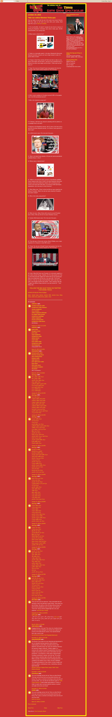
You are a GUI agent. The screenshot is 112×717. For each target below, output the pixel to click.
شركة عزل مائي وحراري (37, 470)
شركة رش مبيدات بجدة (37, 595)
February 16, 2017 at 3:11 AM (39, 325)
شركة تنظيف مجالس (36, 563)
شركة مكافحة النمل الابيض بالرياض (40, 454)
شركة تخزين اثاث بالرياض (37, 583)
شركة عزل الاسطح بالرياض (38, 532)
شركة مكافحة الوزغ (36, 441)
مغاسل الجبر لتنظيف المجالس (38, 400)
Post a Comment (32, 704)
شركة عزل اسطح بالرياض (38, 424)
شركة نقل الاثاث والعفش (37, 544)
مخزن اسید (35, 614)
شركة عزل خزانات (36, 480)
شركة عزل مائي (35, 468)
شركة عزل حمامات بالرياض (38, 521)
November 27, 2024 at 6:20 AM (39, 688)
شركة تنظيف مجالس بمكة (38, 376)
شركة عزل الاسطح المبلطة (38, 536)
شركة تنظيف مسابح (36, 581)
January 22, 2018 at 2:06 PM (38, 523)
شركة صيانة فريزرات (36, 412)
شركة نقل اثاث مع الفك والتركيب (39, 483)
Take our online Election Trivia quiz (42, 18)
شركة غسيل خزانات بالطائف (38, 427)
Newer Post (31, 708)
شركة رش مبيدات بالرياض (38, 458)
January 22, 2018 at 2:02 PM (38, 445)
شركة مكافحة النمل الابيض (38, 456)
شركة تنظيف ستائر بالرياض (38, 380)
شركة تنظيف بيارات (36, 493)
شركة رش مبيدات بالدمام (37, 586)
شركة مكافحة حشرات (37, 418)
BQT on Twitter (70, 64)
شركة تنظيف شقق (36, 492)
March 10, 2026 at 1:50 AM (38, 701)
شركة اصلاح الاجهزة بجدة (37, 387)
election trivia (55, 295)
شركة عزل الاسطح (36, 530)
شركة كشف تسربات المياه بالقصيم (40, 410)
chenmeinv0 (35, 351)
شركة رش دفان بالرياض (37, 571)
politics (46, 296)
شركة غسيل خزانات (36, 507)
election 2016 (47, 295)
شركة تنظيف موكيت (36, 558)
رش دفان (34, 570)
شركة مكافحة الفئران (36, 443)
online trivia (34, 296)
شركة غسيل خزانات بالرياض (38, 499)
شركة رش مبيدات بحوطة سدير (39, 429)
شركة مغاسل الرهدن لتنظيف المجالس (40, 425)
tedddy (34, 690)
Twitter (38, 23)
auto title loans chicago (42, 610)
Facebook (44, 23)
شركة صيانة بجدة (36, 396)
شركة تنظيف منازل (36, 488)
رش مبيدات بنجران (36, 593)
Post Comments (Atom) (40, 711)
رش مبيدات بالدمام (36, 590)
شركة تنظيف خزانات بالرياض (38, 514)
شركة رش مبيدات (36, 459)
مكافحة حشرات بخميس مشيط (39, 543)
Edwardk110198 (36, 639)
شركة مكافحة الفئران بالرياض (38, 439)
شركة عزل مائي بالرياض (37, 466)
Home (45, 708)
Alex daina (34, 599)
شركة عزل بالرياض (36, 432)
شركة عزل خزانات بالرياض (38, 472)
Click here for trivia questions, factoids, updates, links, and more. (74, 56)
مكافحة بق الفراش (36, 449)
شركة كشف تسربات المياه (38, 434)
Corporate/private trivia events (73, 66)
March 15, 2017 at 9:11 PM (38, 349)
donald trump (35, 295)
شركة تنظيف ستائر (36, 382)
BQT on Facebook (70, 63)
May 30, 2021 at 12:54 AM (38, 624)
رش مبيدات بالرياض (36, 461)
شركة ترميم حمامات (36, 529)
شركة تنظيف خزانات (36, 505)
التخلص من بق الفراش (37, 451)
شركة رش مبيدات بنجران (37, 592)
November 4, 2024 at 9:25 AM (39, 671)
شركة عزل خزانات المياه (37, 478)
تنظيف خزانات (35, 508)
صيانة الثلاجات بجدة (36, 388)
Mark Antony (35, 626)
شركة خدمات (35, 422)
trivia (50, 296)
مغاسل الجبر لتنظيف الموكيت (38, 398)
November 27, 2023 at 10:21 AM (39, 637)
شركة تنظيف (35, 490)
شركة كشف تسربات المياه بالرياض (40, 436)
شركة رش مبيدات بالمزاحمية (38, 409)
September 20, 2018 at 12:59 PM (39, 613)
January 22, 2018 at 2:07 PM (38, 574)
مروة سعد (34, 374)
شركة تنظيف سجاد (36, 561)
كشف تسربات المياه (36, 437)
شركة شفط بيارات (36, 497)
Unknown (34, 303)
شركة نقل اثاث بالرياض (37, 481)
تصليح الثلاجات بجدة (36, 390)
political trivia (41, 296)
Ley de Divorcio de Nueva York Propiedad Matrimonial (44, 635)
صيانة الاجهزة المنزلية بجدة (38, 385)
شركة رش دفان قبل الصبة (38, 578)
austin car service (36, 699)
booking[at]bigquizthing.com (73, 47)
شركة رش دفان (35, 568)
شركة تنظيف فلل (36, 556)
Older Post (59, 708)
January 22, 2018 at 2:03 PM (38, 474)
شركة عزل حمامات (36, 527)
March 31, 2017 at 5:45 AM (38, 373)
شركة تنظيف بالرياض (36, 487)
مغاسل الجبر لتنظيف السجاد (38, 403)
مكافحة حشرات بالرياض (37, 515)
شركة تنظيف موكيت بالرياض (38, 559)
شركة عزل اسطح (36, 431)
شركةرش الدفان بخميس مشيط (39, 541)
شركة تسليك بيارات (36, 495)
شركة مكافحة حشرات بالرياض (39, 465)
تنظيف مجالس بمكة (36, 378)
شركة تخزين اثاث (36, 585)
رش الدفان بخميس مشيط (38, 539)
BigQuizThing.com (70, 61)
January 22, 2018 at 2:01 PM (38, 393)
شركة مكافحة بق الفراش (37, 452)
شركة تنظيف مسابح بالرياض (38, 579)
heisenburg (35, 673)
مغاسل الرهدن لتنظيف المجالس (39, 383)
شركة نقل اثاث (35, 420)
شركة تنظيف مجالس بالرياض (38, 564)
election (41, 295)
